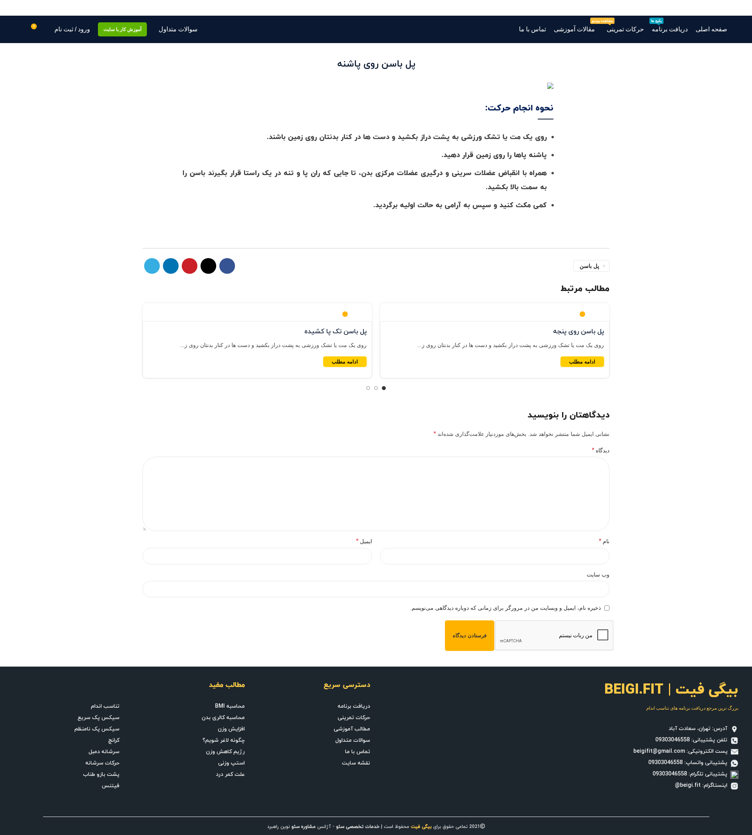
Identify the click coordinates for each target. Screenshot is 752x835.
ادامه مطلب (582, 362)
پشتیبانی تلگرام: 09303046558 (691, 774)
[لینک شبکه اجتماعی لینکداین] (171, 266)
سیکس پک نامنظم (96, 729)
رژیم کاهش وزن (225, 751)
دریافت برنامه (354, 706)
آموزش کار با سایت (122, 29)
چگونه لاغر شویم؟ (223, 740)
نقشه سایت (356, 763)
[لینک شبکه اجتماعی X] (208, 266)
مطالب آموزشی (352, 729)
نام (604, 541)
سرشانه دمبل (104, 751)
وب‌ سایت (598, 574)
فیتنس (110, 786)
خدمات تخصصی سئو (358, 827)
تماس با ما (357, 751)
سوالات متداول (352, 740)
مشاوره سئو (303, 827)
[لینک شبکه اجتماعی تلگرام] (152, 266)
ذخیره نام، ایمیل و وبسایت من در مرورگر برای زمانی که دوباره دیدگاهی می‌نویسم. (505, 608)
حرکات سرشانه (102, 763)
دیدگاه (600, 450)
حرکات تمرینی (354, 717)
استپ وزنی (231, 763)
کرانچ (113, 740)
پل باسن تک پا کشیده (335, 331)
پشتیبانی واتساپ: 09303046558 (689, 762)
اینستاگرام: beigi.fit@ (702, 785)
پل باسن (589, 266)
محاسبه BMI (230, 706)
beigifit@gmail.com (659, 751)
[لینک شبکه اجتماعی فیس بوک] (227, 266)
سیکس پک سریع (98, 717)
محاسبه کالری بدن (223, 717)
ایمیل (364, 541)
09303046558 (672, 740)
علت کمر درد (230, 774)
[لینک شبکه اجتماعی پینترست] (189, 266)
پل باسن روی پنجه (578, 331)
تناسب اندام (105, 706)
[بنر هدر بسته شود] (10, 8)
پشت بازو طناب (101, 774)
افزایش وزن (231, 729)
